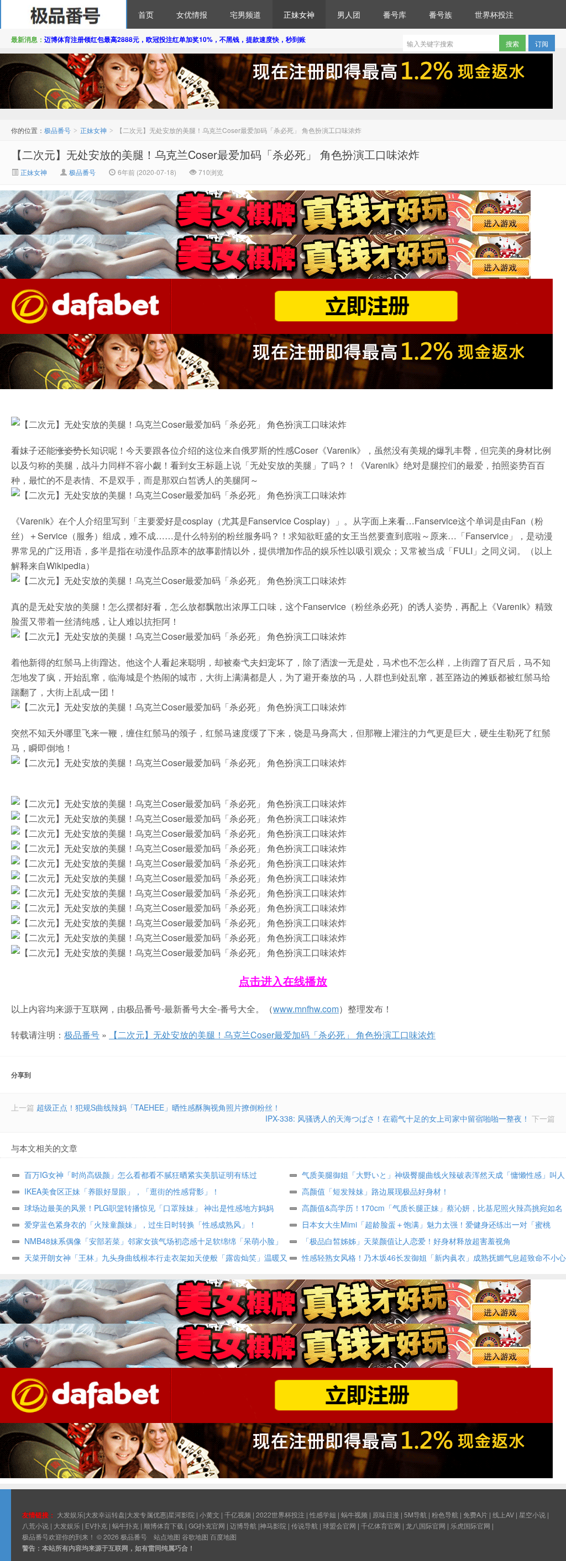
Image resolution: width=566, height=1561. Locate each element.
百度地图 (223, 1536)
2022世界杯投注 (280, 1514)
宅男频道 (245, 14)
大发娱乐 (67, 1525)
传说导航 (304, 1525)
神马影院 (273, 1525)
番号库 (394, 14)
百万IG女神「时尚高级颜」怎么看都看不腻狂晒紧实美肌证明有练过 (140, 1174)
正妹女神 (299, 14)
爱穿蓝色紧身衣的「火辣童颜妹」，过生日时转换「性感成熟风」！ (140, 1224)
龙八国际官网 (426, 1525)
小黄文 (209, 1514)
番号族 (440, 14)
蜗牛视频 (354, 1514)
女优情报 (191, 14)
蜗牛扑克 (125, 1525)
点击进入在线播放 (283, 981)
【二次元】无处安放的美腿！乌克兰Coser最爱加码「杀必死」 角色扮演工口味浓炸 (215, 154)
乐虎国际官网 (470, 1525)
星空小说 (532, 1514)
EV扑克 (96, 1525)
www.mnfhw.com (306, 1008)
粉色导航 (445, 1514)
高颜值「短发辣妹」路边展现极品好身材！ (375, 1191)
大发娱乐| (71, 1514)
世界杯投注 (494, 14)
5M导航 (415, 1514)
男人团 (348, 14)
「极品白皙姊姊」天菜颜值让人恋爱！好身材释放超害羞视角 (406, 1240)
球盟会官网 (339, 1525)
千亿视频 (237, 1514)
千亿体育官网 (381, 1525)
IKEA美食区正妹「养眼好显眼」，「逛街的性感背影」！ (121, 1191)
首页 (146, 14)
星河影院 (181, 1514)
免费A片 (475, 1514)
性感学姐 (323, 1514)
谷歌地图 (195, 1536)
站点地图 (167, 1536)
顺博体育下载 (164, 1525)
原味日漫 (386, 1514)
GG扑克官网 (206, 1525)
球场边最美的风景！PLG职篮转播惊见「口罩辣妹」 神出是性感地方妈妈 (149, 1207)
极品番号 (63, 14)
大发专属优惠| (147, 1514)
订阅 (541, 43)
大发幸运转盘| (106, 1514)
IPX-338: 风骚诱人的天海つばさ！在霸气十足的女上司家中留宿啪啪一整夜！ (397, 1118)
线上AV (503, 1514)
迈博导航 (243, 1525)
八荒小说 (35, 1525)
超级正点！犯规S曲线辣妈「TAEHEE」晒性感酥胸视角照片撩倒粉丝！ (158, 1107)
